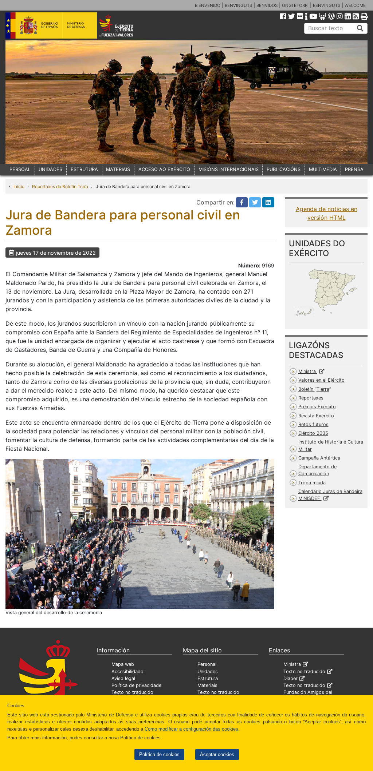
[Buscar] (360, 28)
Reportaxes (310, 398)
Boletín (313, 389)
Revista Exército (316, 415)
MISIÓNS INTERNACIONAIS (229, 169)
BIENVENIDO (207, 5)
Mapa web (122, 664)
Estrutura (207, 678)
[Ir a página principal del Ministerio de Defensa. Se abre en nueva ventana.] (51, 25)
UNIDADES (50, 169)
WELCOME (355, 5)
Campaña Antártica (319, 458)
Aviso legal (123, 678)
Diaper (290, 678)
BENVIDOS (267, 5)
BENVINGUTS (238, 5)
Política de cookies (159, 754)
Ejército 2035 (313, 433)
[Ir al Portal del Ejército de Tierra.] (123, 25)
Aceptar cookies (217, 754)
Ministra (307, 371)
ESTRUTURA (84, 169)
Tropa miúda (312, 482)
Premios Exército (317, 406)
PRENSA (354, 169)
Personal (206, 664)
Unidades (207, 671)
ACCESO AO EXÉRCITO (164, 169)
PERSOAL (20, 169)
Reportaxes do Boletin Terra (60, 186)
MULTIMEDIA (323, 169)
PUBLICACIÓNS (284, 169)
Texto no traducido (132, 692)
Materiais (207, 685)
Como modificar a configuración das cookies (191, 729)
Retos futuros (313, 424)
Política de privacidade (136, 685)
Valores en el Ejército (321, 380)
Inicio (18, 186)
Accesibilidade (127, 671)
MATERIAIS (118, 169)
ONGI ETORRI (295, 5)
